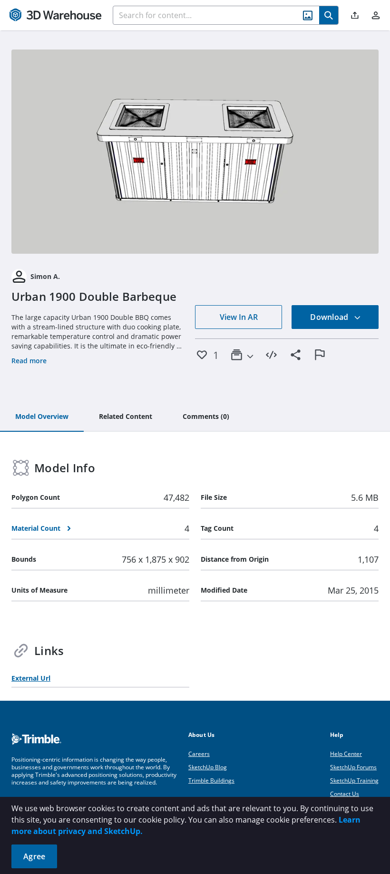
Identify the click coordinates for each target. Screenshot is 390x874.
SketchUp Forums (353, 767)
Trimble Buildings (211, 780)
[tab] (42, 417)
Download (330, 317)
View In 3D (195, 151)
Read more (29, 360)
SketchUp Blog (207, 767)
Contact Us (344, 794)
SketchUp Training (354, 780)
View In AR (239, 317)
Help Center (346, 754)
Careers (199, 754)
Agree (34, 856)
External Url (30, 678)
